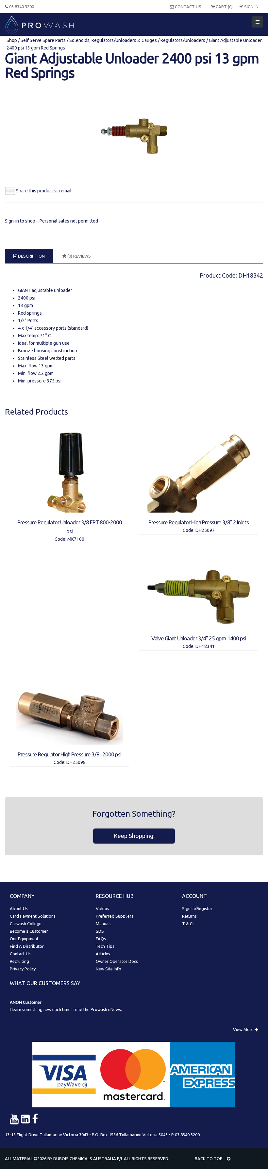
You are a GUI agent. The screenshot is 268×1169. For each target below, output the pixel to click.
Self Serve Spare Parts (43, 40)
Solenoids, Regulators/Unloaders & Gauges (113, 40)
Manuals (103, 923)
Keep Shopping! (134, 835)
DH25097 (205, 530)
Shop (12, 40)
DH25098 (76, 762)
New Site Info (108, 968)
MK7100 (75, 539)
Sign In (251, 6)
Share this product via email (44, 190)
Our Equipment (24, 938)
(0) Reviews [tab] (78, 256)
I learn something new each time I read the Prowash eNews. (66, 1009)
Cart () (224, 6)
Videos (102, 908)
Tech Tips (105, 946)
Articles (103, 953)
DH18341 (205, 646)
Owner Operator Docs (117, 961)
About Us (19, 908)
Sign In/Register (197, 908)
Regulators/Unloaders (182, 40)
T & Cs (188, 923)
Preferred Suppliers (114, 916)
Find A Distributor (27, 946)
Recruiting (19, 961)
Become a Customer (29, 931)
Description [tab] (31, 256)
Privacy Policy (23, 968)
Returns (189, 916)
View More (244, 1029)
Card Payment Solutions (33, 916)
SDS (100, 931)
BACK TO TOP (209, 1158)
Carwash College (26, 923)
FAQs (101, 938)
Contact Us (187, 6)
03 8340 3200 (21, 6)
